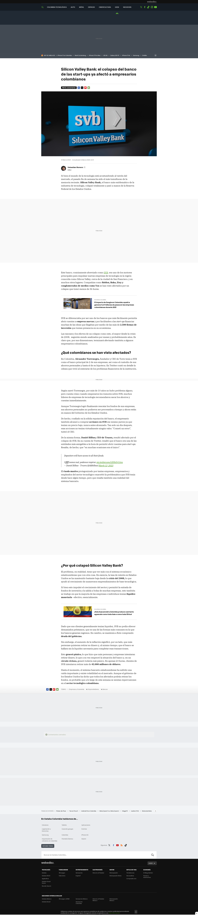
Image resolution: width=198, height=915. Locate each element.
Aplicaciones (85, 825)
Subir (151, 863)
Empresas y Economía (76, 689)
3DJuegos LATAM (64, 899)
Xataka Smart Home (46, 882)
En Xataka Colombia (100, 300)
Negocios (127, 7)
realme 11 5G (135, 811)
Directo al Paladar (98, 873)
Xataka (44, 873)
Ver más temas (47, 846)
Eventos (84, 829)
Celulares (45, 825)
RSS (121, 844)
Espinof (78, 876)
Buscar (152, 855)
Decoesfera (130, 876)
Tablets (64, 825)
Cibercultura (105, 7)
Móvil (81, 7)
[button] (76, 167)
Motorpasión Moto (115, 876)
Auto (73, 7)
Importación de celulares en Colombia (49, 840)
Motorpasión (114, 873)
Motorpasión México (114, 899)
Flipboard (85, 87)
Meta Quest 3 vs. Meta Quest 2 (109, 811)
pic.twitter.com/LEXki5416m (110, 462)
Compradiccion (131, 878)
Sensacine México (82, 899)
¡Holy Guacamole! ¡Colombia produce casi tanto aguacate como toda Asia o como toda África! (114, 612)
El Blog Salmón (148, 873)
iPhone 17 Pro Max (94, 55)
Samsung (136, 55)
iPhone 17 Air (126, 55)
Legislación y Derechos (46, 830)
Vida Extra (62, 876)
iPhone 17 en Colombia (65, 55)
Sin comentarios (69, 88)
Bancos (105, 689)
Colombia (65, 835)
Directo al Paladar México (98, 899)
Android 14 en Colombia (89, 811)
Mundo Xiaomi (46, 886)
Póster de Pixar (61, 811)
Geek (117, 7)
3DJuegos (62, 873)
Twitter (141, 7)
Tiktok (148, 7)
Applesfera (45, 878)
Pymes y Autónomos (147, 876)
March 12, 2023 (106, 465)
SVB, (106, 272)
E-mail (88, 87)
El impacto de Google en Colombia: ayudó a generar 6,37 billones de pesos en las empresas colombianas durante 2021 (114, 304)
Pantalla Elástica (67, 839)
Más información (114, 913)
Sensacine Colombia (79, 902)
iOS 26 (105, 55)
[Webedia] (152, 1)
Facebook (144, 7)
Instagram (152, 7)
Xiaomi (83, 839)
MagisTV (125, 811)
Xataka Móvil (46, 876)
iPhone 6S (84, 835)
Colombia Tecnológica (57, 7)
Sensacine (79, 873)
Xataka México (46, 899)
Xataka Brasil (46, 902)
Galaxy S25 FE (114, 55)
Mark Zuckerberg (80, 55)
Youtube (155, 7)
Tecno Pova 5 (73, 811)
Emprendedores (93, 689)
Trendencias (130, 873)
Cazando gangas (67, 829)
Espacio (91, 7)
